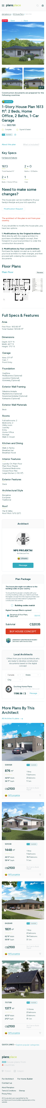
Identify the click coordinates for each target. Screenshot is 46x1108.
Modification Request (13, 209)
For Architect (8, 1079)
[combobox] (14, 675)
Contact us (7, 1083)
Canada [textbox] (13, 674)
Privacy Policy (7, 1094)
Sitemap (22, 1091)
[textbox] (32, 675)
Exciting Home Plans (23, 686)
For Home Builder (25, 1079)
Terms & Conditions (9, 1091)
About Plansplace (8, 1087)
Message (23, 565)
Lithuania (9, 102)
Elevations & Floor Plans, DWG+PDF (19, 616)
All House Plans (18, 14)
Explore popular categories (27, 1045)
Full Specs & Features (9, 158)
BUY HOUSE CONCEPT (23, 631)
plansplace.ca (6, 14)
